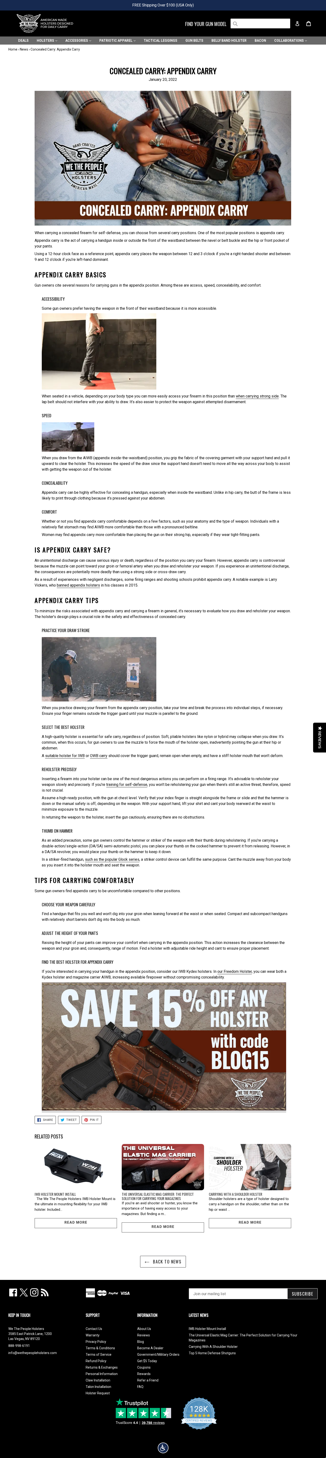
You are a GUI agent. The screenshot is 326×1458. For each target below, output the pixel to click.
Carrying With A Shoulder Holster (235, 1194)
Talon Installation (98, 1387)
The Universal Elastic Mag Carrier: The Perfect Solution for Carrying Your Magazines (158, 1196)
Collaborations (289, 40)
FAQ (140, 1387)
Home (12, 49)
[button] (163, 1448)
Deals (23, 40)
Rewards (144, 1374)
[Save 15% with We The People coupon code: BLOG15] (164, 1109)
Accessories (77, 40)
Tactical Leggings (160, 40)
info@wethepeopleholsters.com (32, 1353)
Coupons (144, 1367)
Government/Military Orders (158, 1354)
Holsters (46, 40)
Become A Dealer (150, 1348)
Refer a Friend (147, 1380)
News (24, 49)
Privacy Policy (96, 1342)
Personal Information (102, 1374)
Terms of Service (98, 1354)
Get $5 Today (147, 1361)
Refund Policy (96, 1361)
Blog (140, 1342)
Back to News (167, 1261)
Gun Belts (194, 40)
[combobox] (260, 23)
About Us (144, 1329)
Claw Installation (98, 1380)
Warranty (93, 1335)
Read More (75, 1222)
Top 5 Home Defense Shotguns (212, 1353)
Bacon (260, 40)
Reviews (143, 1335)
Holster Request (98, 1393)
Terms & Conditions (100, 1348)
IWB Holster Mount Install (55, 1194)
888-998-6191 (19, 1346)
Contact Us (94, 1329)
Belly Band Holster (229, 40)
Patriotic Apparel (116, 40)
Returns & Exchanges (102, 1367)
